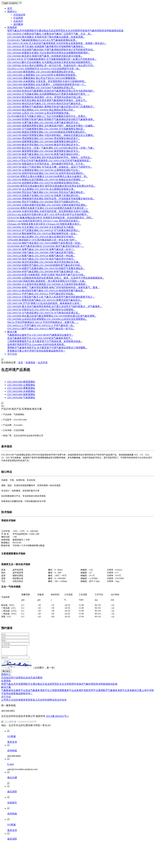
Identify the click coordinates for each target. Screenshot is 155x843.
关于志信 (12, 354)
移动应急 (119, 30)
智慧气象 (12, 30)
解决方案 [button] (12, 331)
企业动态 (18, 21)
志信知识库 (19, 14)
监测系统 (30, 362)
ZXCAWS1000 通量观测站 (21, 388)
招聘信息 (52, 700)
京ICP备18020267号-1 (57, 716)
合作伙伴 (62, 700)
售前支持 (12, 742)
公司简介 (6, 700)
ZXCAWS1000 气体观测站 (21, 397)
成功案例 (18, 24)
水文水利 (70, 30)
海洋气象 (89, 30)
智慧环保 (80, 30)
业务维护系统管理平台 (86, 690)
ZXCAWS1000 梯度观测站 (21, 381)
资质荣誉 (28, 700)
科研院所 (99, 30)
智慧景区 (60, 30)
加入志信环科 (40, 700)
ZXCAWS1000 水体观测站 (21, 391)
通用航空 (31, 30)
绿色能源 (109, 30)
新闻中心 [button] (12, 11)
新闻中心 (6, 674)
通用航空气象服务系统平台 (112, 690)
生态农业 (51, 30)
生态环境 (22, 30)
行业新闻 (18, 18)
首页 (9, 8)
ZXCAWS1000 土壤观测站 (21, 385)
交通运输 (41, 30)
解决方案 (6, 687)
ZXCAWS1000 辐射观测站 (21, 394)
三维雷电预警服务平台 (62, 690)
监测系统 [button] (12, 27)
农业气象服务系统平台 (37, 690)
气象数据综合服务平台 (13, 690)
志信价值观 (17, 700)
